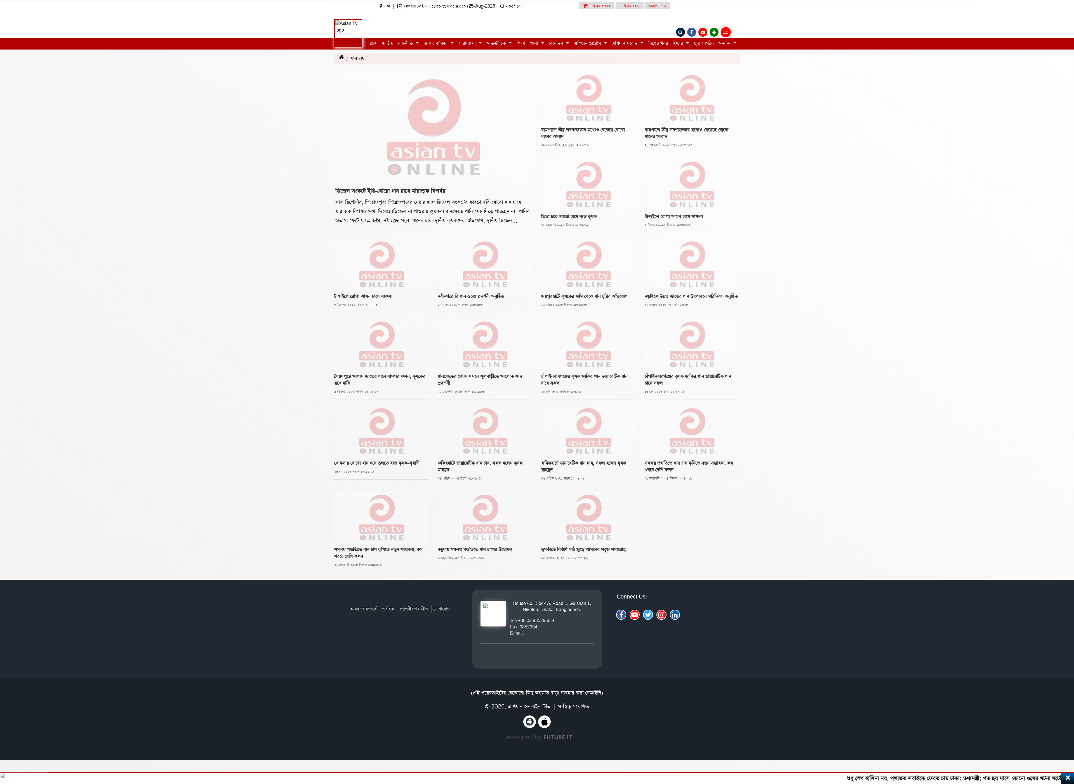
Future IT (557, 737)
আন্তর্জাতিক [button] (496, 43)
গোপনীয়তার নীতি (414, 609)
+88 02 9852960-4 (536, 620)
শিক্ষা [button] (521, 43)
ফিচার (678, 43)
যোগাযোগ (442, 609)
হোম (374, 43)
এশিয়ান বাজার (599, 6)
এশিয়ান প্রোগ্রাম (588, 43)
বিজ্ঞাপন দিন (657, 6)
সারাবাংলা (468, 43)
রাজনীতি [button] (406, 43)
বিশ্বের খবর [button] (658, 43)
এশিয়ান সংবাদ (625, 43)
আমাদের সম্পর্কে (363, 609)
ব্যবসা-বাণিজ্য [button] (436, 43)
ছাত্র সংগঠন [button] (704, 43)
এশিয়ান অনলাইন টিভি (529, 706)
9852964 (528, 627)
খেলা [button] (535, 43)
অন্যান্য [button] (725, 43)
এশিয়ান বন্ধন (629, 6)
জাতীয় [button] (387, 43)
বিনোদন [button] (556, 43)
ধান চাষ (364, 58)
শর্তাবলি (388, 609)
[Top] (1062, 745)
